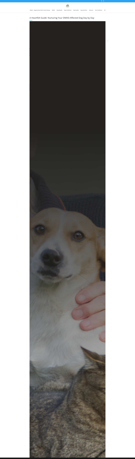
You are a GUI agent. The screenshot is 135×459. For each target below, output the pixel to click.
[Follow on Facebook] (56, 443)
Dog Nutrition (84, 10)
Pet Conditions (98, 10)
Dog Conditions (67, 10)
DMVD (53, 10)
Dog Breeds (59, 10)
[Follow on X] (63, 443)
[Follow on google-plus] (67, 449)
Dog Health (76, 10)
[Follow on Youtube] (77, 443)
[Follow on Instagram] (70, 443)
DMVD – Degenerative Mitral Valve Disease (40, 10)
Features (91, 10)
